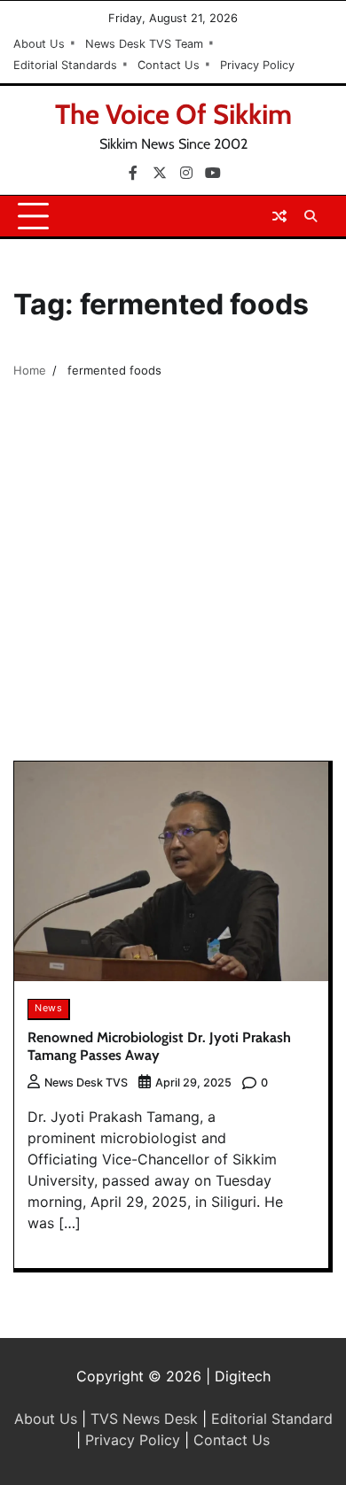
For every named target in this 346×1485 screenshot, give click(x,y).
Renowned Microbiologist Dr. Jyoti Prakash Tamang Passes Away (159, 1046)
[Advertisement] (173, 579)
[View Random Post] (279, 216)
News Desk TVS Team (144, 43)
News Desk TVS (86, 1082)
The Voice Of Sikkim (173, 114)
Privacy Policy (257, 65)
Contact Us (169, 65)
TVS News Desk (144, 1418)
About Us (39, 43)
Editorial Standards (65, 65)
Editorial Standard (272, 1418)
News (48, 1008)
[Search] (310, 216)
